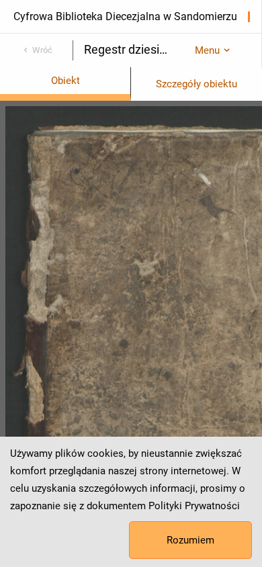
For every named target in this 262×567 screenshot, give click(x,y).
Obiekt (65, 81)
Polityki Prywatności (194, 506)
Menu (207, 50)
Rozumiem (190, 540)
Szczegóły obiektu (196, 84)
